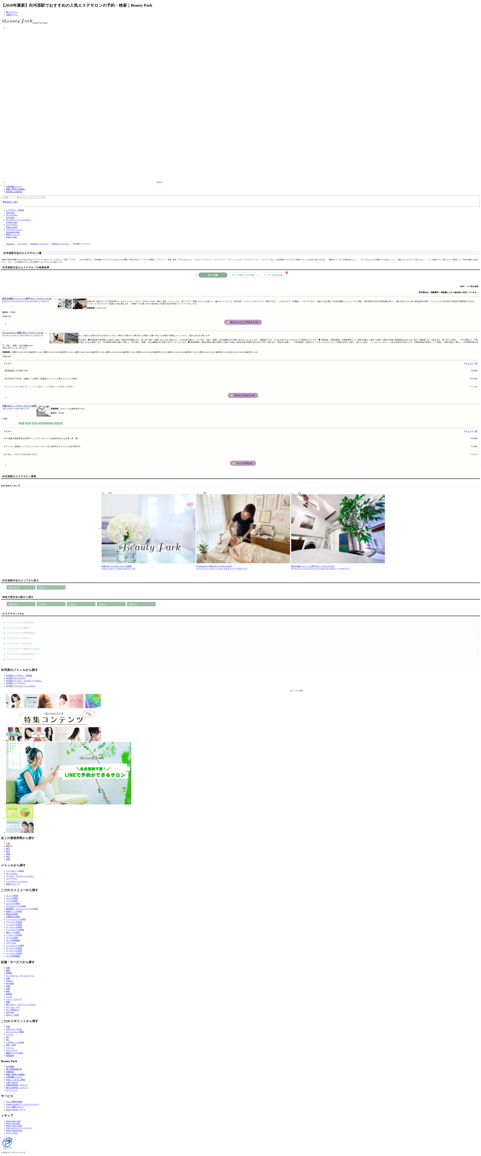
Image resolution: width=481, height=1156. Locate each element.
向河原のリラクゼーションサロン (21, 686)
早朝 (8, 986)
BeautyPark (10, 244)
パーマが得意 (12, 901)
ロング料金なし (13, 1010)
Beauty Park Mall (13, 1123)
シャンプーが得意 (14, 922)
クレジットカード (14, 999)
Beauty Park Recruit (14, 1130)
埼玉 (8, 857)
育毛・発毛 (11, 1045)
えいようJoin (11, 1133)
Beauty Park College (14, 1126)
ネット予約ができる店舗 (243, 275)
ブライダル (11, 943)
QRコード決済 (12, 1015)
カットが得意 (12, 896)
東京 (8, 849)
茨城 (8, 854)
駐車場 (9, 994)
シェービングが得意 (15, 930)
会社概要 (10, 1067)
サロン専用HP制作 (14, 1102)
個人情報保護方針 (14, 1069)
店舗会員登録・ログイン (17, 1085)
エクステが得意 (13, 904)
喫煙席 (9, 973)
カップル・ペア (13, 1007)
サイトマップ (12, 1090)
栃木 (8, 851)
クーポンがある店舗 (275, 274)
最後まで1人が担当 (14, 1053)
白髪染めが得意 (13, 917)
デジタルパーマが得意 (16, 906)
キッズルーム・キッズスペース (20, 976)
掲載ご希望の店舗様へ (16, 189)
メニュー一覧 (471, 363)
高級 (8, 968)
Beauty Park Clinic (13, 1121)
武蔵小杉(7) (13, 604)
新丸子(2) (103, 604)
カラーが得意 (12, 898)
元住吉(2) (73, 604)
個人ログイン (12, 12)
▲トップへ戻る (296, 691)
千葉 (8, 843)
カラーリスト (12, 1050)
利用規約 (10, 1072)
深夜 (8, 989)
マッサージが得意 (14, 927)
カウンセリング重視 (15, 1032)
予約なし (10, 981)
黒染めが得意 (12, 914)
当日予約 (10, 1012)
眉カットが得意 (13, 932)
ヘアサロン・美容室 (15, 871)
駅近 (8, 991)
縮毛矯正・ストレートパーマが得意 (22, 909)
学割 (8, 1027)
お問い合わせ (12, 1082)
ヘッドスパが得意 (14, 925)
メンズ (9, 997)
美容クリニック (13, 884)
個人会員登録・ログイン (17, 1088)
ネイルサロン (12, 874)
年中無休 (10, 983)
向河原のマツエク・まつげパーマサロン (24, 681)
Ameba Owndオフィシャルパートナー (22, 1104)
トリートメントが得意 (16, 919)
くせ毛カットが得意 (15, 1042)
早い (8, 1040)
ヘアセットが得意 (14, 935)
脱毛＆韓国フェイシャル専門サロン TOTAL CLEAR (27, 300)
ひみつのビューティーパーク (19, 1128)
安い (8, 1037)
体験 (8, 1002)
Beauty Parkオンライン (16, 1110)
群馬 (8, 859)
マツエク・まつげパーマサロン (20, 876)
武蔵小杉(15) (14, 588)
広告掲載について (14, 187)
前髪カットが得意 (14, 911)
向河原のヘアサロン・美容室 (19, 675)
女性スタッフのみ (14, 1029)
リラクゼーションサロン (17, 881)
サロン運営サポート (15, 1107)
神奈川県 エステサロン (40, 244)
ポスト (159, 182)
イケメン (10, 1048)
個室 (8, 970)
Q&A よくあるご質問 (15, 1080)
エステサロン (22, 244)
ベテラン (10, 1035)
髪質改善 (10, 1056)
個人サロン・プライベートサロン (21, 1004)
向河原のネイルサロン (16, 678)
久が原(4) (43, 604)
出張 (8, 978)
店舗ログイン (12, 15)
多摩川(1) (43, 588)
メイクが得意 (12, 938)
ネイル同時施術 (13, 940)
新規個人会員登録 (14, 192)
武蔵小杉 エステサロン (61, 244)
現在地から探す (11, 202)
